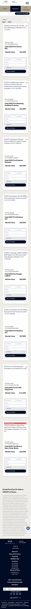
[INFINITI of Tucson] (10, 1)
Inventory (15, 561)
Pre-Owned (15, 565)
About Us (15, 551)
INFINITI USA (15, 559)
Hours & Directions (15, 554)
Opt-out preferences (14, 580)
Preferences (15, 605)
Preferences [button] (22, 592)
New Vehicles (15, 563)
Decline (15, 601)
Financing (15, 556)
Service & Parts (15, 570)
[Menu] (27, 3)
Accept (15, 597)
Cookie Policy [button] (13, 590)
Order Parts (15, 574)
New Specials (15, 566)
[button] (28, 528)
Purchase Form (15, 568)
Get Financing (26, 9)
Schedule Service (15, 572)
